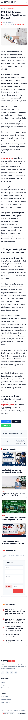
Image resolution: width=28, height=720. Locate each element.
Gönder (17, 591)
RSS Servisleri (4, 688)
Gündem (11, 8)
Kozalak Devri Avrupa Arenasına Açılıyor (12, 635)
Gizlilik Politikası (5, 697)
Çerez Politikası (5, 702)
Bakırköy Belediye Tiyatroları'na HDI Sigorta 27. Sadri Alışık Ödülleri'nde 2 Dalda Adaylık (15, 620)
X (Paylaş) (16, 421)
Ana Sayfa (4, 8)
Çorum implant (7, 158)
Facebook (6, 421)
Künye (3, 682)
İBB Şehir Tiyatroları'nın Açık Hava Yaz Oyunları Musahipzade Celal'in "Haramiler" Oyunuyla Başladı (15, 612)
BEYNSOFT (23, 714)
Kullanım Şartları (6, 699)
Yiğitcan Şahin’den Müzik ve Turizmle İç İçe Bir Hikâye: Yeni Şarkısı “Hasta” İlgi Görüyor (14, 628)
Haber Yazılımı (8, 713)
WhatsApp (7, 425)
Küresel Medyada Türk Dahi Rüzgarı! (14, 641)
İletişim (3, 685)
